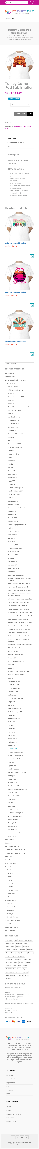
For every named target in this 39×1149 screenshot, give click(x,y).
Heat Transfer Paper (12, 846)
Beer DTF (11, 400)
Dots (7, 953)
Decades (30, 949)
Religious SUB (12, 792)
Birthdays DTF (14, 420)
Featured (8, 843)
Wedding (20, 975)
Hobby (10, 883)
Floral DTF (11, 461)
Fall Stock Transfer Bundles (17, 606)
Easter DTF (11, 440)
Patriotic (8, 965)
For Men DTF (12, 467)
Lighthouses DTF (13, 501)
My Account (10, 1075)
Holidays (10, 914)
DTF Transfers (11, 383)
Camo (8, 949)
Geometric (21, 956)
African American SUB (15, 655)
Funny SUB (11, 735)
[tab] (19, 138)
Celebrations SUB (14, 682)
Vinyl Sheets (11, 870)
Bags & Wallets (12, 907)
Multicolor (9, 962)
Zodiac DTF (12, 572)
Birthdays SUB (14, 685)
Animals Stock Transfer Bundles (19, 584)
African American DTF (15, 390)
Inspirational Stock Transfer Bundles (20, 616)
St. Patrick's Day (10, 969)
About (8, 1107)
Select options (32, 256)
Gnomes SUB (12, 739)
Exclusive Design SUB (15, 712)
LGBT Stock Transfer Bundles (18, 619)
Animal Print (28, 940)
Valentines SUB (13, 826)
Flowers (30, 953)
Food (7, 956)
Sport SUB (11, 806)
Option (8, 104)
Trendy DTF (12, 558)
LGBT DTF (11, 498)
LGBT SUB (11, 762)
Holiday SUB (18, 126)
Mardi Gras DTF (13, 504)
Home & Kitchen (12, 917)
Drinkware (10, 910)
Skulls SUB (11, 803)
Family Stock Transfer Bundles (18, 609)
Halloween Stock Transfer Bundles (20, 612)
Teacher (18, 972)
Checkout (9, 1090)
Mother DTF (12, 514)
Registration (10, 1083)
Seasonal (11, 893)
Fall (18, 953)
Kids (30, 959)
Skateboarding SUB (16, 813)
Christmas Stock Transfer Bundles (20, 599)
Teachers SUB (13, 819)
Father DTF (11, 457)
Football (13, 956)
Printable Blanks (10, 900)
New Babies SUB (15, 688)
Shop (15, 36)
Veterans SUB (12, 830)
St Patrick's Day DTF (16, 488)
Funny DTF (11, 471)
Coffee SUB (12, 695)
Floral (10, 880)
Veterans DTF (12, 565)
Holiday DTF (12, 484)
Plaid (14, 965)
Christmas (22, 949)
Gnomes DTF (12, 474)
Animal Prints (10, 943)
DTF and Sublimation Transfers (16, 380)
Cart (8, 1086)
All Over (11, 873)
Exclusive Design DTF (15, 447)
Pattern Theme (13, 890)
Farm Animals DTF (14, 454)
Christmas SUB (13, 692)
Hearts (25, 959)
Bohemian (26, 946)
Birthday (18, 946)
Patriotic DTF (12, 518)
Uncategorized (10, 930)
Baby (7, 946)
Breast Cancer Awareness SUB (18, 671)
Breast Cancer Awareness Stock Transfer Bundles (19, 595)
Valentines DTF (13, 562)
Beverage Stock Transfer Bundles (19, 590)
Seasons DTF (12, 535)
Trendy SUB (12, 823)
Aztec (26, 943)
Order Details (11, 1079)
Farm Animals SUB (14, 719)
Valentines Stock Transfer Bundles (20, 645)
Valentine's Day (10, 975)
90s (15, 940)
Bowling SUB (14, 809)
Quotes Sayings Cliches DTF (17, 525)
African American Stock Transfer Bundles (19, 579)
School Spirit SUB (14, 796)
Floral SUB (11, 725)
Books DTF (11, 404)
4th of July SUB (13, 651)
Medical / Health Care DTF (17, 508)
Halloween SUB (13, 742)
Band (12, 946)
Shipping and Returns (13, 1114)
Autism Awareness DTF (16, 397)
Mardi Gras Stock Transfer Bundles (20, 622)
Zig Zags (8, 978)
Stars (18, 969)
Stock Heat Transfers (12, 920)
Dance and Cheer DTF (15, 434)
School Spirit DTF (14, 531)
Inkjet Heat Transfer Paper (16, 850)
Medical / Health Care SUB (17, 772)
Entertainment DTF (14, 444)
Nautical (21, 962)
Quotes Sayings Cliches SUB (17, 789)
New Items (8, 856)
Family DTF (11, 451)
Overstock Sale (10, 863)
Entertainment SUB (14, 708)
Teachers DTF (13, 555)
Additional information (16, 142)
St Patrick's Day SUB (16, 752)
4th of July (9, 940)
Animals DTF (12, 393)
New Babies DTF (15, 424)
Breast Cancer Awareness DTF (18, 407)
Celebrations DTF (14, 417)
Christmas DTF (13, 427)
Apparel (9, 904)
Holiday (10, 887)
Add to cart (21, 114)
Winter (27, 975)
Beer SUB (11, 665)
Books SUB (11, 668)
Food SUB (11, 729)
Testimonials (10, 1118)
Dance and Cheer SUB (15, 698)
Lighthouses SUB (13, 766)
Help (30, 114)
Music (15, 962)
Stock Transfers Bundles (15, 575)
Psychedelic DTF (13, 521)
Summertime (10, 972)
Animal (10, 877)
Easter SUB (11, 705)
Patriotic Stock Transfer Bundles (19, 629)
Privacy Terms (11, 1121)
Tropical (25, 972)
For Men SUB (12, 732)
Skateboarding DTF (16, 548)
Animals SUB (12, 658)
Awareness (19, 943)
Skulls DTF (11, 538)
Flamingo (23, 953)
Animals (9, 924)
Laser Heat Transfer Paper (16, 853)
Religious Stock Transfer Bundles (19, 636)
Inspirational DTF (14, 494)
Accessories (9, 373)
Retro (19, 965)
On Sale (8, 860)
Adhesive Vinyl (10, 377)
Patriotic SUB (12, 782)
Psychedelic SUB (13, 786)
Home (10, 36)
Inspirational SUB (14, 759)
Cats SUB (11, 678)
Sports (10, 897)
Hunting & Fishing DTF (15, 491)
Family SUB (11, 715)
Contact (9, 1110)
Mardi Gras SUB (13, 769)
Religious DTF (12, 528)
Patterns (8, 866)
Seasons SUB (12, 799)
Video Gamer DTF (14, 568)
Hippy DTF (11, 481)
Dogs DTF (11, 437)
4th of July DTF (13, 387)
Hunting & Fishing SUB (15, 756)
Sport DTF (11, 541)
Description (11, 138)
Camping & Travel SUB (16, 675)
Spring (25, 965)
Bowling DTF (14, 545)
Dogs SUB (11, 702)
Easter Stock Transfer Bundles (18, 602)
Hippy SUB (11, 745)
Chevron (14, 949)
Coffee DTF (12, 430)
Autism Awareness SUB (16, 661)
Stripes (25, 969)
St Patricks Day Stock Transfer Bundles (18, 640)
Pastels (28, 962)
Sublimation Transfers (20, 38)
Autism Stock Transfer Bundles (18, 587)
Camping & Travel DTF (15, 410)
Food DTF (11, 464)
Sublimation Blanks (11, 927)
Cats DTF (11, 414)
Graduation (9, 959)
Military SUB (12, 776)
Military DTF (12, 511)
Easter (13, 953)
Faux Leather (9, 840)
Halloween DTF (13, 478)
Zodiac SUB (12, 836)
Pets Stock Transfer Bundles (18, 633)
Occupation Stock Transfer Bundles (20, 626)
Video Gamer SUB (14, 833)
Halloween (18, 959)
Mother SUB (12, 779)
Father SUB (12, 722)
